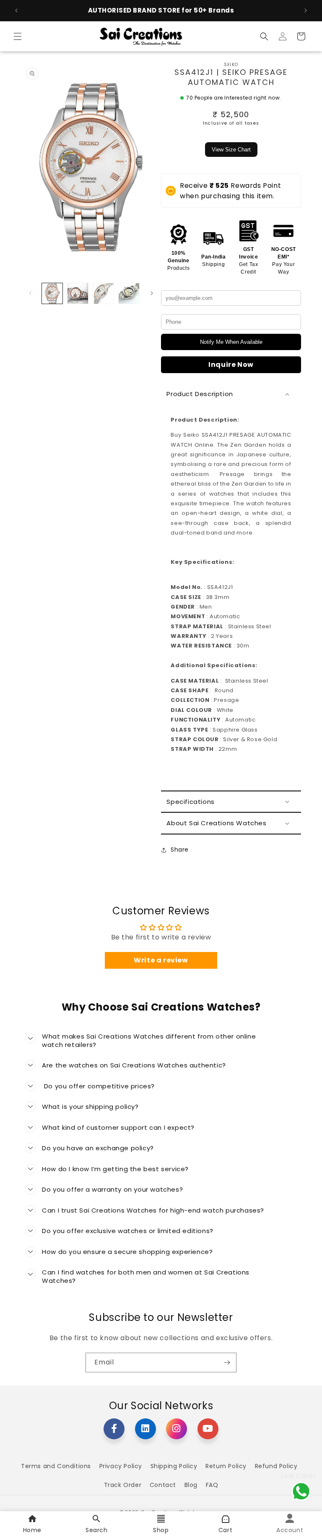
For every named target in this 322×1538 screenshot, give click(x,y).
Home (32, 1530)
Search (97, 1530)
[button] (17, 36)
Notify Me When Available (231, 342)
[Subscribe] (227, 1362)
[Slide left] (30, 293)
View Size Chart (231, 149)
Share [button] (180, 849)
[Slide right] (152, 293)
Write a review (161, 960)
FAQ (212, 1485)
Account (289, 1530)
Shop (161, 1530)
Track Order (123, 1485)
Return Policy (226, 1466)
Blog (190, 1485)
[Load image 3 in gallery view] (103, 293)
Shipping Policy (174, 1466)
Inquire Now (231, 364)
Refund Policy (276, 1466)
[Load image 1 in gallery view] (52, 293)
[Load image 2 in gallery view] (77, 293)
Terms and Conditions (56, 1466)
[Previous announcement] (16, 10)
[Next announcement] (305, 10)
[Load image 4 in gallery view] (129, 293)
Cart (225, 1530)
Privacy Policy (120, 1466)
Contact (163, 1485)
